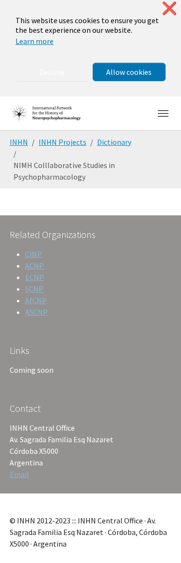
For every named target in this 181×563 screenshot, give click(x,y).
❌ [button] (169, 8)
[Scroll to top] (159, 541)
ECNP (34, 277)
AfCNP (36, 300)
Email (19, 474)
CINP (33, 254)
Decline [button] (52, 72)
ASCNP (36, 312)
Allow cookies (129, 72)
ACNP (34, 265)
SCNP (34, 289)
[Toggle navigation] (163, 113)
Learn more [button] (34, 41)
